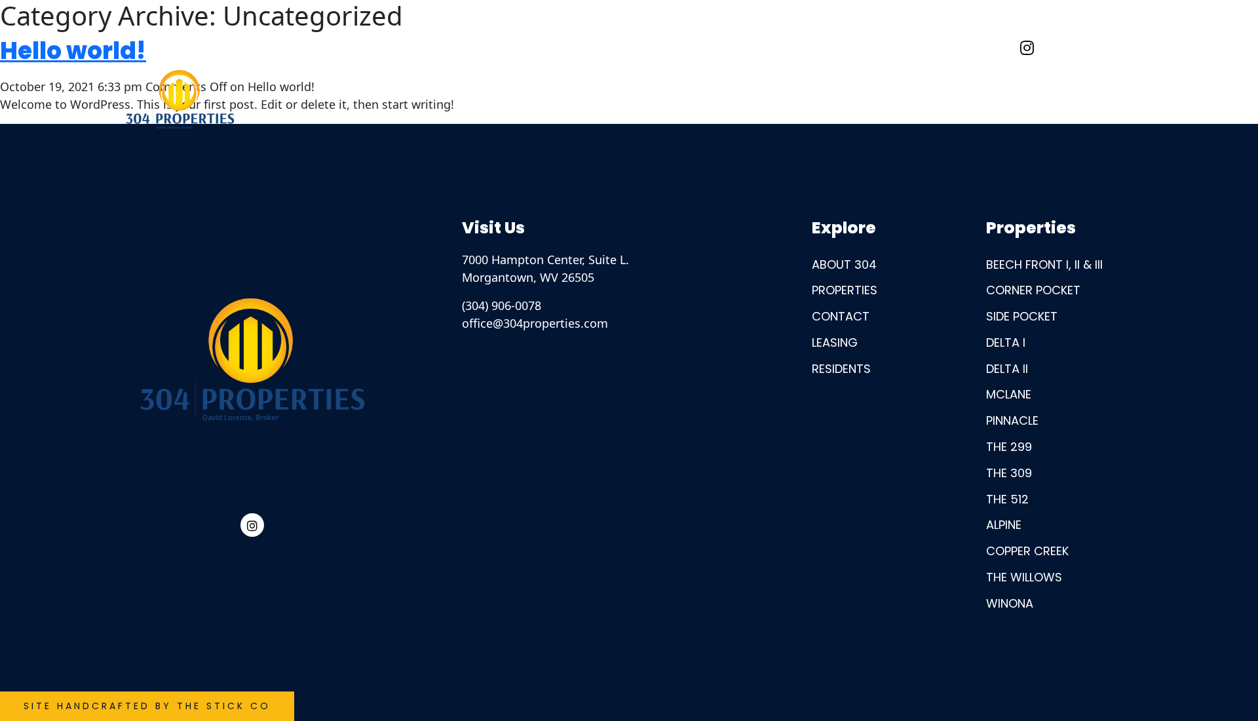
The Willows (1024, 577)
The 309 (1009, 473)
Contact (958, 47)
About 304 (858, 47)
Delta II (1007, 368)
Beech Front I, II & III (1044, 264)
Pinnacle (1012, 420)
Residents (480, 47)
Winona (1009, 603)
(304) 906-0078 (501, 305)
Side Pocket (1022, 316)
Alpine (1003, 524)
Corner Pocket (1033, 290)
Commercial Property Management (669, 47)
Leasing (835, 342)
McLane (1008, 394)
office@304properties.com (535, 323)
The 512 (1007, 499)
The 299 (1009, 446)
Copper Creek (1027, 551)
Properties (844, 290)
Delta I (1005, 342)
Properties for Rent (346, 47)
